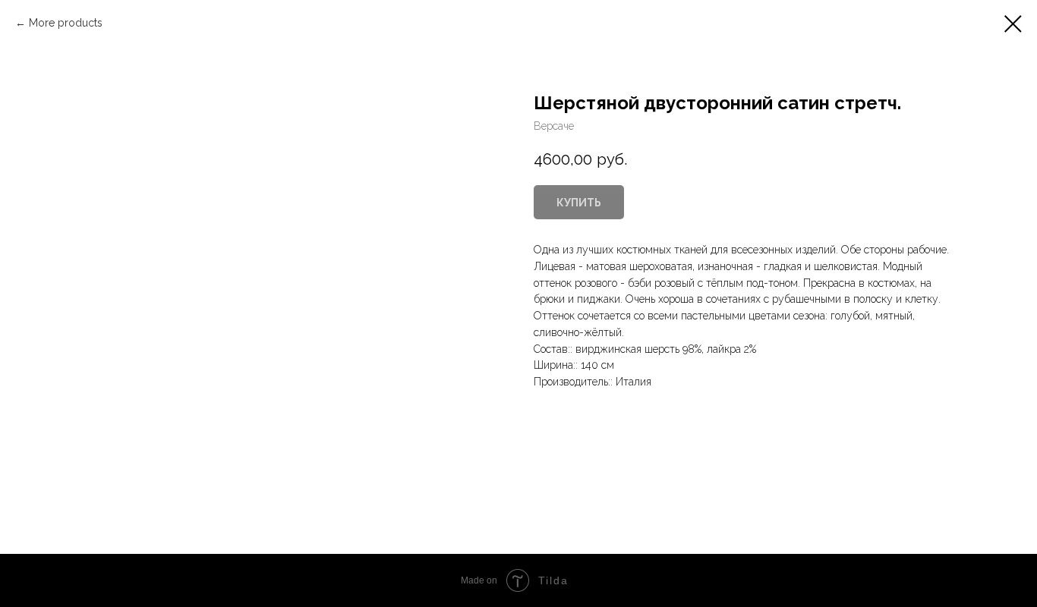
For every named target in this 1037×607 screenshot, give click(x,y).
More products (65, 23)
